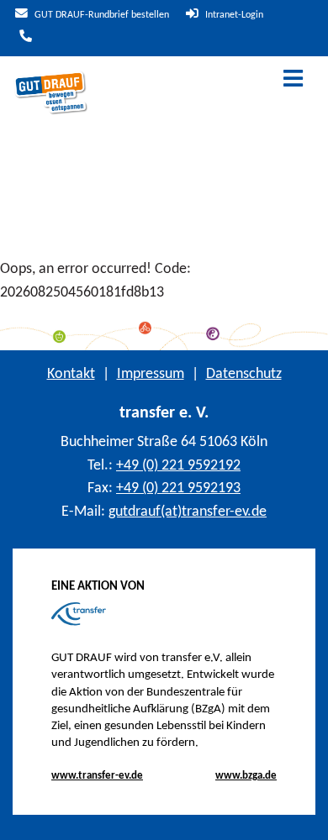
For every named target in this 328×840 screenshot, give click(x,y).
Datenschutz (244, 374)
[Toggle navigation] (293, 79)
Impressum (150, 374)
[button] (302, 815)
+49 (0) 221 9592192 (178, 466)
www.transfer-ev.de (97, 775)
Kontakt (71, 374)
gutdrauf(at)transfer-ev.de (187, 512)
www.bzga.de (246, 775)
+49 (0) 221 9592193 (178, 488)
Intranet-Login (233, 15)
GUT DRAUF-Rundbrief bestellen (100, 15)
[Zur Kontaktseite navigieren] (23, 38)
